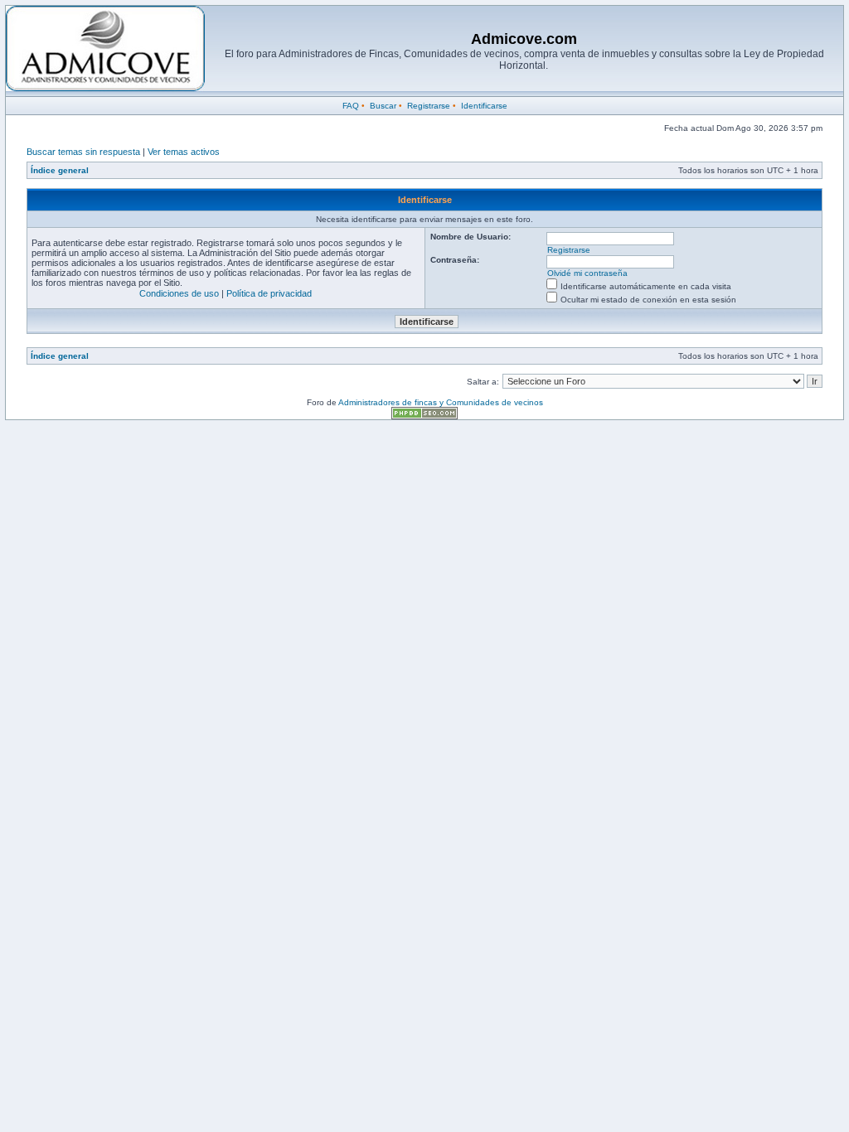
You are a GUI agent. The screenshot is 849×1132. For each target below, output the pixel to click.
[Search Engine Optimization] (424, 416)
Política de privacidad (269, 293)
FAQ (350, 105)
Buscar (383, 105)
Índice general (60, 170)
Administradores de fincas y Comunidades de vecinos (440, 402)
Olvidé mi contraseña (587, 273)
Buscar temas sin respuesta (83, 152)
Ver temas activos (184, 152)
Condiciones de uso (179, 293)
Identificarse (484, 105)
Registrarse (428, 105)
